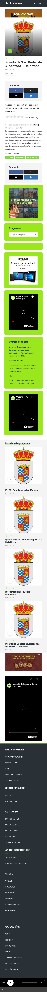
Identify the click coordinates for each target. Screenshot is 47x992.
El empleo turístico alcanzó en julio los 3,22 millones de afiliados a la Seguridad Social (23, 368)
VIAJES (7, 934)
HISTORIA (9, 940)
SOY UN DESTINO (12, 825)
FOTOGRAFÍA (10, 946)
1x (41, 983)
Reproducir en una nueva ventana (25, 125)
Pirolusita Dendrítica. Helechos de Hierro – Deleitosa (22, 645)
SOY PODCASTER (12, 819)
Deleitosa (11, 58)
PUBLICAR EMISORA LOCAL (16, 863)
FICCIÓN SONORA (12, 969)
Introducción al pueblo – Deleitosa (18, 593)
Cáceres (10, 157)
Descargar (9, 128)
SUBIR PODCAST (11, 857)
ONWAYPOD (10, 893)
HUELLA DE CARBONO (14, 774)
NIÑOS (8, 952)
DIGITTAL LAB (11, 898)
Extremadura (32, 157)
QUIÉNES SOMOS (12, 763)
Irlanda (11, 376)
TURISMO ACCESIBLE (13, 957)
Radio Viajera (13, 3)
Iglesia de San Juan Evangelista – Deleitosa (23, 541)
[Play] (10, 983)
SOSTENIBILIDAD (12, 963)
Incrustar (19, 128)
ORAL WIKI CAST (11, 910)
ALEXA (8, 795)
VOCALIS (8, 881)
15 (3, 983)
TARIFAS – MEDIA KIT (14, 780)
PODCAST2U (10, 887)
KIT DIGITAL (10, 836)
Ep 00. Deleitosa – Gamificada (21, 490)
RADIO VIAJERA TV (12, 904)
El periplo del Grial (16, 360)
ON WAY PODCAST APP (14, 757)
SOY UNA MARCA (11, 831)
